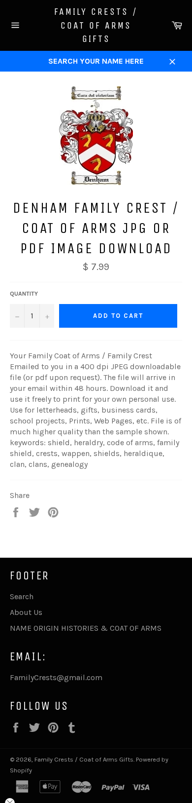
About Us (26, 612)
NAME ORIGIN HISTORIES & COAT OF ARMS (85, 628)
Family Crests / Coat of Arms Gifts (96, 25)
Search (21, 596)
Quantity (24, 293)
